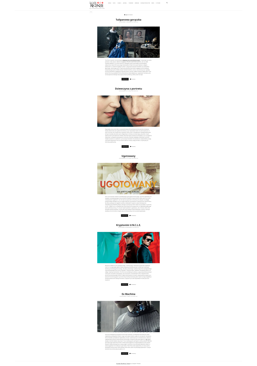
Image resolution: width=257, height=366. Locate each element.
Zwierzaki (137, 2)
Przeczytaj (126, 79)
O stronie (158, 2)
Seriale (109, 2)
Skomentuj (133, 146)
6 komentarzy (133, 353)
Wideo (153, 2)
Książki (119, 2)
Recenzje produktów (145, 2)
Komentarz (133, 79)
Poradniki (131, 2)
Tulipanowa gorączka (128, 19)
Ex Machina (128, 294)
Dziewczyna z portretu (128, 88)
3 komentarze (133, 215)
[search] (167, 3)
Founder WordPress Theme (123, 363)
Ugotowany (128, 156)
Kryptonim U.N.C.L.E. (128, 225)
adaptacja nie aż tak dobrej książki (131, 60)
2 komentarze (133, 284)
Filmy (114, 2)
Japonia (124, 2)
